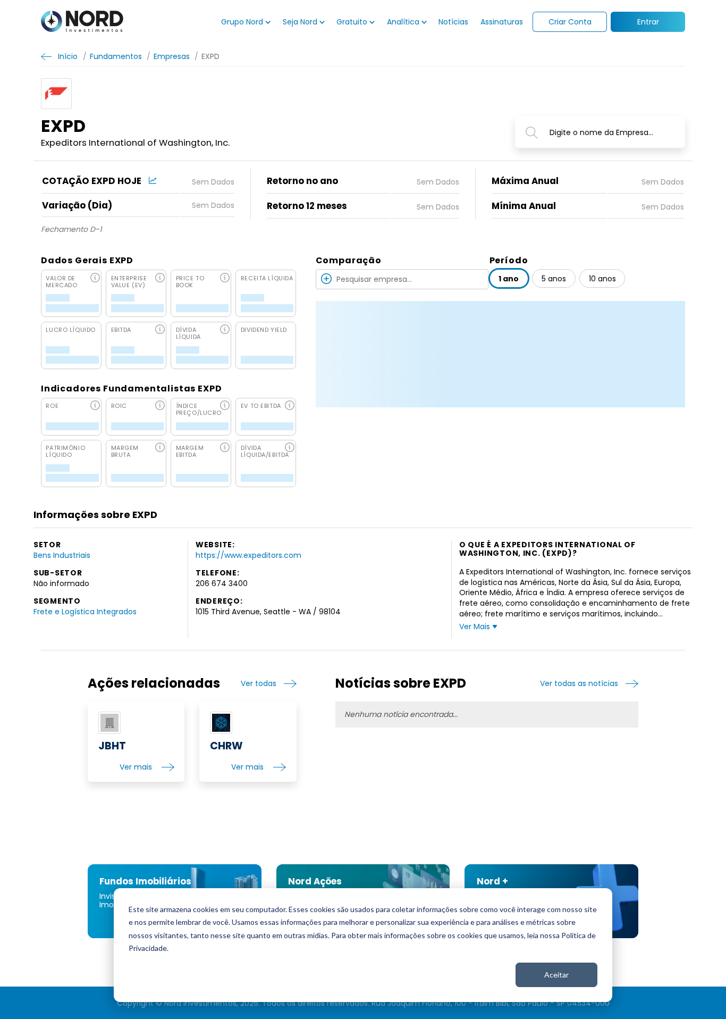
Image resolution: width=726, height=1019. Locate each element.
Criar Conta (570, 21)
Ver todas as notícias (579, 683)
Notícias (453, 21)
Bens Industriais (61, 555)
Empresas (172, 56)
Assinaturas (501, 21)
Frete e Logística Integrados (85, 611)
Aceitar (556, 974)
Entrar (648, 21)
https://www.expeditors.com (248, 555)
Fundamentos (115, 56)
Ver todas (258, 683)
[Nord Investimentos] (82, 22)
